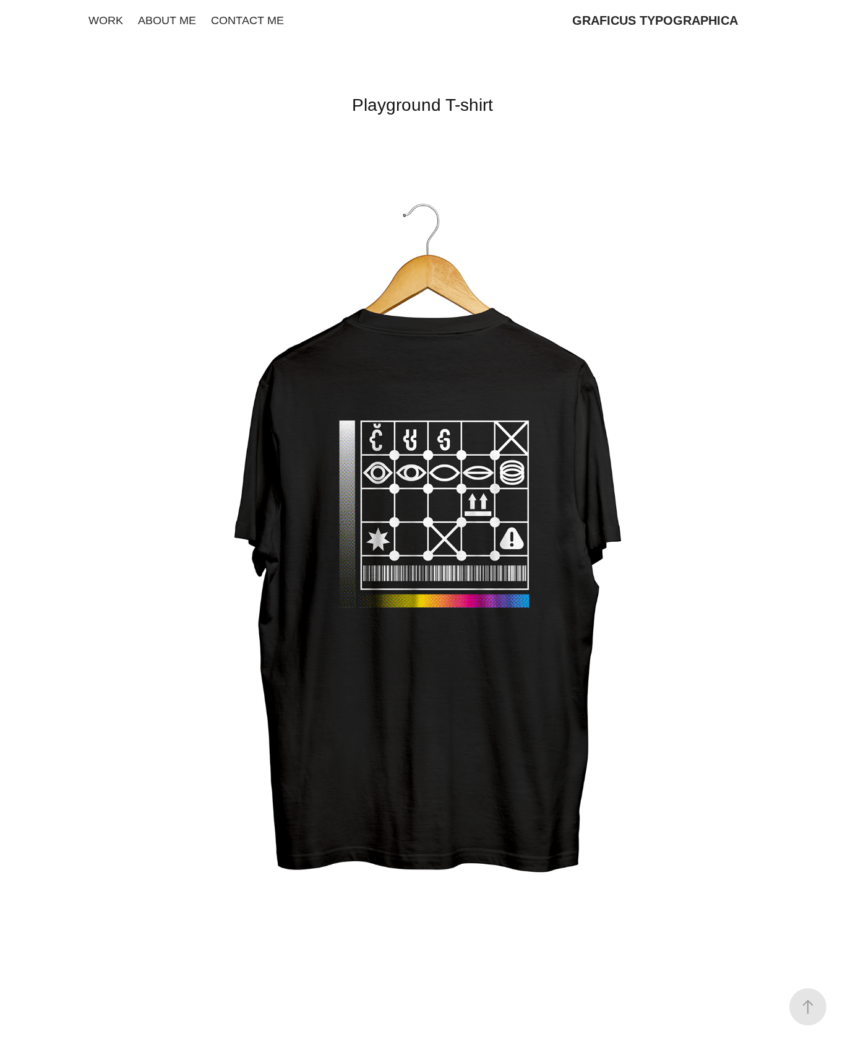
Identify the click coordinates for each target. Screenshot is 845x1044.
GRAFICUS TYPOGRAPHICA (655, 20)
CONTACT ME (247, 20)
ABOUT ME (167, 20)
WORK (105, 20)
